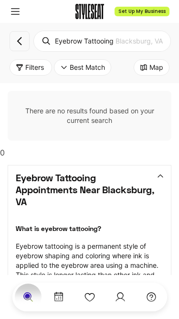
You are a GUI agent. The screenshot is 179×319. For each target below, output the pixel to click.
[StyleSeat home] (89, 11)
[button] (15, 11)
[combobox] (102, 41)
